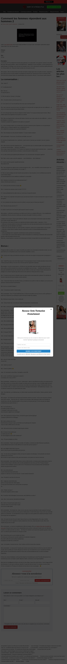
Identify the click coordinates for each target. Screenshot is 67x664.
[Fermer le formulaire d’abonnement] (51, 309)
